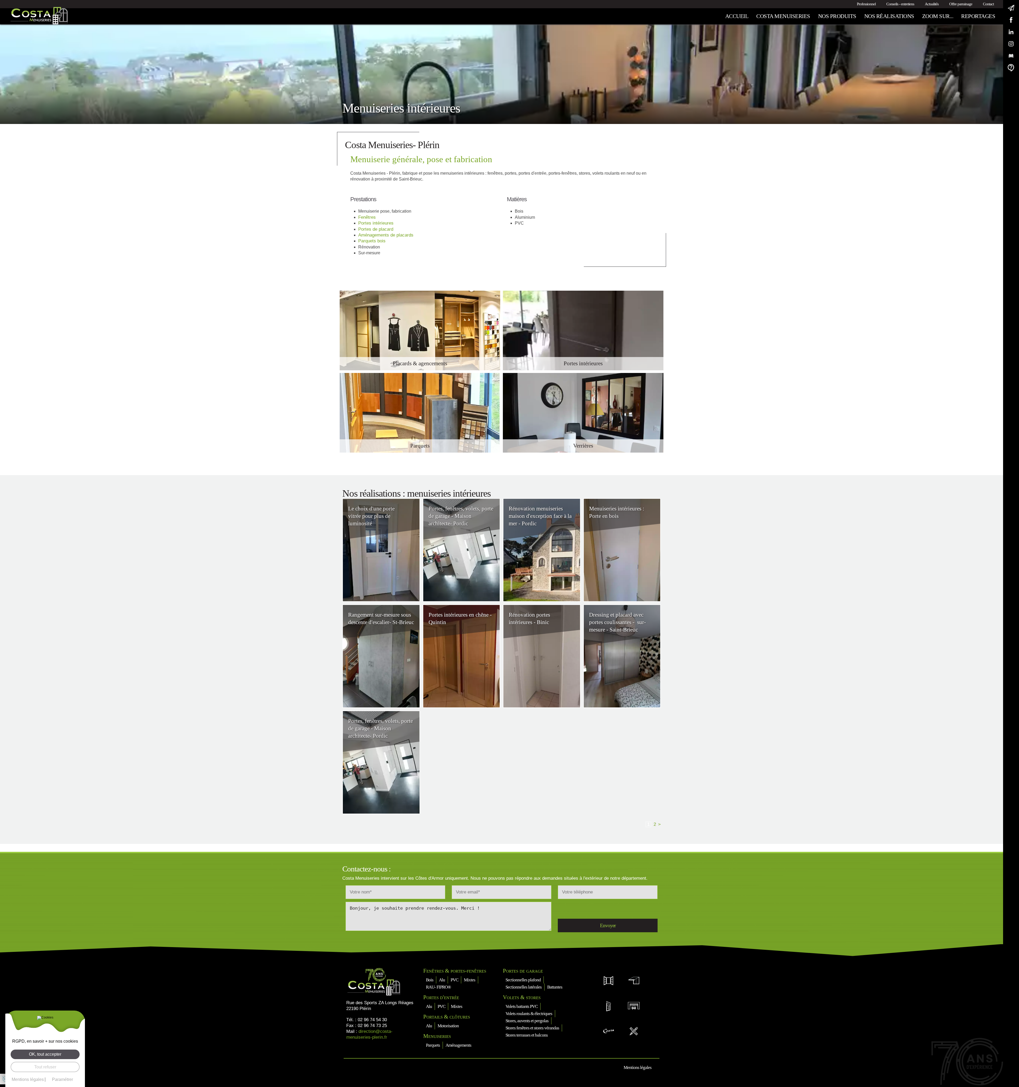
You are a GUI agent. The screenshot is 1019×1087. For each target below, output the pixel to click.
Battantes (554, 987)
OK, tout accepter (45, 1054)
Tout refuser (45, 1067)
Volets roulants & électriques (529, 1013)
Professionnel (866, 4)
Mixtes (469, 979)
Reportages (978, 16)
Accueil (737, 16)
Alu (442, 979)
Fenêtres (367, 217)
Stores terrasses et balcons (527, 1035)
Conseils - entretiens (900, 4)
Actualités (932, 4)
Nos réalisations (889, 16)
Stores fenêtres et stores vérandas (532, 1027)
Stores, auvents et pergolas (527, 1020)
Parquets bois (372, 240)
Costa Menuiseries (783, 16)
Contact (988, 4)
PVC (454, 979)
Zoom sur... (937, 16)
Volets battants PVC (522, 1006)
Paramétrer (62, 1079)
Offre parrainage (960, 4)
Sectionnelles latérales (524, 987)
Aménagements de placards (385, 235)
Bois (429, 979)
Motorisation (448, 1025)
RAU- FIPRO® (438, 987)
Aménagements (458, 1045)
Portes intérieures (376, 223)
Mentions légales (637, 1067)
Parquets (433, 1045)
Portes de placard (375, 229)
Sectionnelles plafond (523, 979)
